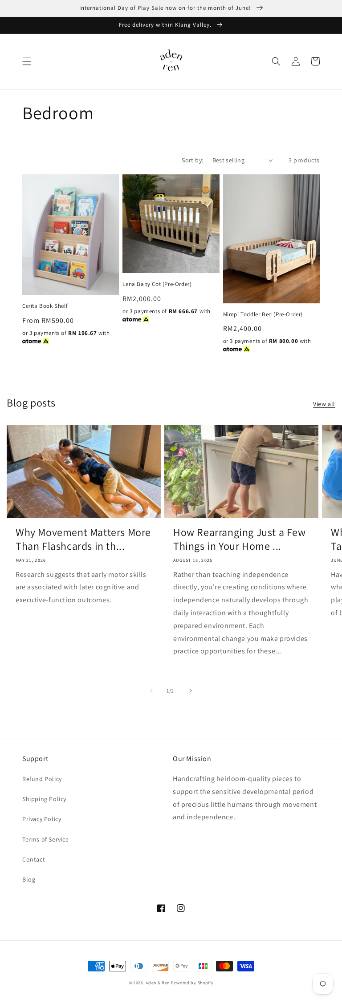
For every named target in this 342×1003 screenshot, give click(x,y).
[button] (27, 61)
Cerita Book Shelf (45, 306)
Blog (28, 879)
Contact (33, 859)
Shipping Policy (44, 799)
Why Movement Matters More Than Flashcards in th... (83, 539)
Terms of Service (45, 839)
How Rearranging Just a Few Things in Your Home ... (239, 539)
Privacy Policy (41, 819)
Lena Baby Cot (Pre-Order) (156, 284)
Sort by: (192, 160)
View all (324, 404)
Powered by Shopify (192, 983)
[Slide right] (190, 691)
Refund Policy (42, 779)
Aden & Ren (158, 983)
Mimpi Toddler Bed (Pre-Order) (263, 314)
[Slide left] (151, 691)
